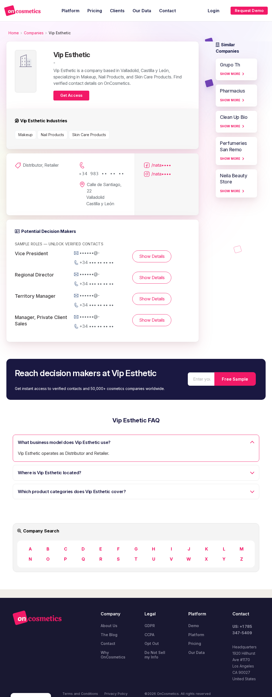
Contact (108, 643)
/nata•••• (161, 165)
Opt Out (151, 643)
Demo (193, 625)
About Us (109, 625)
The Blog (109, 634)
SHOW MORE (230, 74)
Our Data (196, 652)
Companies (34, 33)
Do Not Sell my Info (154, 655)
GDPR (149, 625)
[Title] (22, 10)
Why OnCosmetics (113, 655)
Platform (196, 634)
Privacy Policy (116, 694)
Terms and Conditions (80, 694)
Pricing (194, 643)
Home (13, 33)
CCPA (149, 634)
